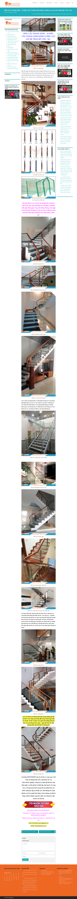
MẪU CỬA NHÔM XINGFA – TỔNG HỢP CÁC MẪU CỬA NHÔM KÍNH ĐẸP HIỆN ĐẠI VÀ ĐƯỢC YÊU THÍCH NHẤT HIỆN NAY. (66, 154)
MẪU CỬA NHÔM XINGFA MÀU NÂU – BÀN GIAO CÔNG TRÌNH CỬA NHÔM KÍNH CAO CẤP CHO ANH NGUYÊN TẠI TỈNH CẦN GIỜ (66, 112)
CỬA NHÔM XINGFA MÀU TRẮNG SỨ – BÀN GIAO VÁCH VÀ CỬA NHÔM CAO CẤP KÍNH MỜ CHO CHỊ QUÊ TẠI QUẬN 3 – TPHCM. (66, 103)
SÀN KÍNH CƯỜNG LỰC (12, 63)
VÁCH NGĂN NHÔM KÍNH (13, 68)
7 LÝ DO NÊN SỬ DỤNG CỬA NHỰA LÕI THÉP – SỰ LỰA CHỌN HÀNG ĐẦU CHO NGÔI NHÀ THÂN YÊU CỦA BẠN (66, 180)
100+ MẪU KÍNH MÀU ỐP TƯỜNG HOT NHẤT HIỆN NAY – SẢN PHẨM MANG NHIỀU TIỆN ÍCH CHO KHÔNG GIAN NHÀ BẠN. (65, 189)
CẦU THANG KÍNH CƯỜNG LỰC (39, 13)
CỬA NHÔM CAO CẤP (12, 39)
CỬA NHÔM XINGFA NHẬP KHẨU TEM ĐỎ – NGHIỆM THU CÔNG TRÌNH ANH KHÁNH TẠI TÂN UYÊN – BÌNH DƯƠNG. (65, 140)
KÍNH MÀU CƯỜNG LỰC (13, 52)
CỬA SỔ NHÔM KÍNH (12, 42)
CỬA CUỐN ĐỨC (11, 34)
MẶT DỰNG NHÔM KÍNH (13, 57)
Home (34, 13)
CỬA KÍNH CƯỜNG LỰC (12, 38)
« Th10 (5, 881)
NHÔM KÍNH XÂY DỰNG (13, 59)
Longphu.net (11, 897)
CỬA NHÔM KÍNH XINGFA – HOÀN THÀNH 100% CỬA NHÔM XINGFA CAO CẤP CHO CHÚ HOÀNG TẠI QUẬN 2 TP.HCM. (48, 831)
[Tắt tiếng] (68, 44)
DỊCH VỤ (62, 2)
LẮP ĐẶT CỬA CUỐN (12, 55)
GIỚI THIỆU (42, 2)
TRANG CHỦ (34, 2)
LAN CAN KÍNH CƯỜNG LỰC (13, 54)
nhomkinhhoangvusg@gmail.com (65, 875)
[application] (65, 41)
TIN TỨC (56, 2)
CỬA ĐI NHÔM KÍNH (12, 44)
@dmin (15, 12)
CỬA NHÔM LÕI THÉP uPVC (13, 41)
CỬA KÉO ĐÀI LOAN (12, 36)
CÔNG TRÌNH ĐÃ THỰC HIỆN (12, 870)
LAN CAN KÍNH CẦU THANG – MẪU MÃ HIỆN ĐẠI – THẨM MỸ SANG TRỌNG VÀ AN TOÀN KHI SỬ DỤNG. (31, 831)
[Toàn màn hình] (70, 44)
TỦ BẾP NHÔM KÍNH (12, 67)
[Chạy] (59, 44)
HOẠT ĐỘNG (49, 2)
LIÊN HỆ (67, 2)
